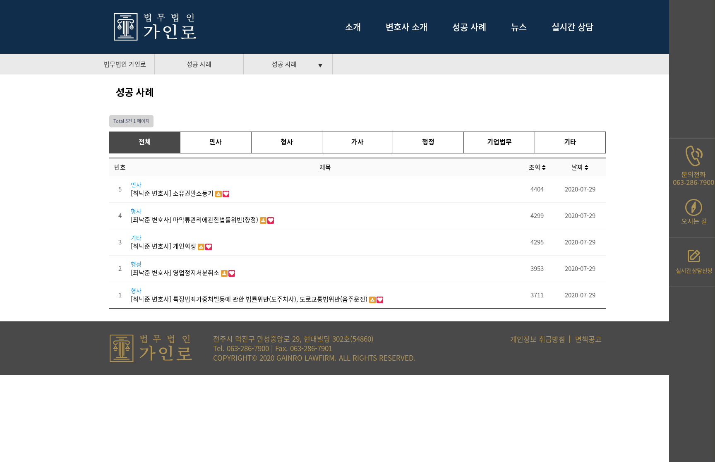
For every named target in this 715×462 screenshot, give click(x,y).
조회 (535, 167)
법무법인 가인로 (125, 64)
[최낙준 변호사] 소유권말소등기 (173, 193)
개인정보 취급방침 (537, 339)
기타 (570, 142)
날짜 (578, 167)
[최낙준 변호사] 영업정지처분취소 (176, 272)
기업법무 (499, 142)
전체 (145, 142)
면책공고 (588, 339)
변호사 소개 (406, 26)
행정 (428, 142)
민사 (215, 142)
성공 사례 (469, 26)
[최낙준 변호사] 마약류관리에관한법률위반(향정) (195, 219)
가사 (357, 142)
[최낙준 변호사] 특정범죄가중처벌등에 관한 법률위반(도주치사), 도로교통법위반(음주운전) (250, 299)
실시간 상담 (572, 26)
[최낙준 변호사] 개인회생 (164, 246)
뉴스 (519, 26)
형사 (287, 142)
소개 (353, 26)
